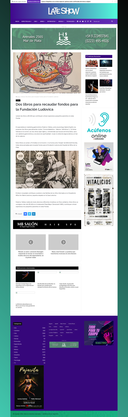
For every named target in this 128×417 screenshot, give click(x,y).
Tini (61, 335)
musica (62, 332)
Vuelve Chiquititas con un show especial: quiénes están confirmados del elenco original (91, 72)
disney (61, 326)
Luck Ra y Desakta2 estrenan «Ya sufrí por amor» (105, 90)
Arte (15, 328)
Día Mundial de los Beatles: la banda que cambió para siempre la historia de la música (47, 285)
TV (15, 363)
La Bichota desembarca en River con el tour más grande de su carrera (25, 305)
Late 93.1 (62, 329)
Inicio (17, 21)
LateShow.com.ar (47, 414)
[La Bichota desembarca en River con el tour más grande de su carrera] (25, 297)
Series (42, 21)
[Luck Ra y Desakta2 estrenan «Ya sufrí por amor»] (106, 83)
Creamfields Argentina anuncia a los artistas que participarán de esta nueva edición (64, 1)
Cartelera (16, 330)
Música (61, 21)
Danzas (16, 338)
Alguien (51, 323)
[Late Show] (64, 11)
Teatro (16, 357)
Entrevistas (51, 21)
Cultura (23, 96)
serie (57, 335)
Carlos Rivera (71, 323)
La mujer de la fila (53, 329)
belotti (56, 323)
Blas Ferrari (63, 323)
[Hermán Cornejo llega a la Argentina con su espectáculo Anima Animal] (25, 276)
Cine (35, 21)
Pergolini (51, 335)
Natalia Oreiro (69, 332)
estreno (67, 326)
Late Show (69, 329)
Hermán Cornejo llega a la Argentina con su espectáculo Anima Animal (25, 285)
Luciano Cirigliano (53, 332)
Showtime (17, 355)
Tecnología (70, 21)
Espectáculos (26, 21)
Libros (16, 346)
